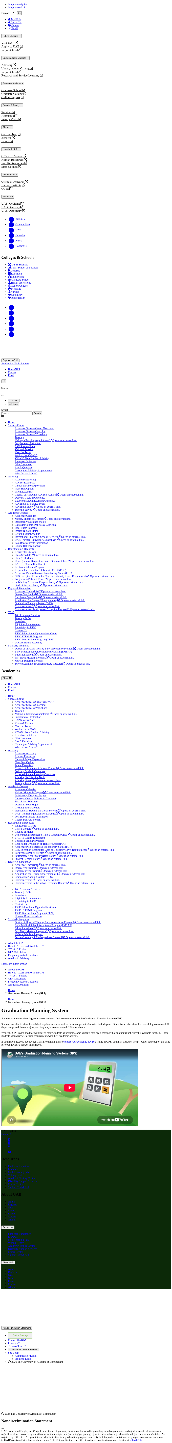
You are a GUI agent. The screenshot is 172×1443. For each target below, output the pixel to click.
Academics (7, 363)
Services (6, 112)
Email (11, 375)
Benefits (6, 138)
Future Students (11, 36)
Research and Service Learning (20, 75)
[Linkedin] (11, 334)
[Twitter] (11, 312)
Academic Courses (18, 512)
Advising (6, 65)
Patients (7, 196)
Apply (11, 1201)
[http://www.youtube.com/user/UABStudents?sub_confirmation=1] (9, 1151)
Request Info (9, 50)
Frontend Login (23, 1358)
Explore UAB (9, 360)
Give (10, 1207)
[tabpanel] (86, 412)
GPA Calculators (17, 952)
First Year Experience (19, 1166)
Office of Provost (12, 156)
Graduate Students (12, 83)
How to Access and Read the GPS (26, 946)
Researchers (9, 174)
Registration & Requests (21, 549)
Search (5, 410)
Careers (12, 1216)
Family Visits (9, 119)
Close (6, 678)
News (11, 1210)
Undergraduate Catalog (15, 68)
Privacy (13, 1343)
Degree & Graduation (19, 588)
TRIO (11, 612)
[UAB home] (86, 357)
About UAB (8, 1262)
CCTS (5, 188)
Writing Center (16, 1175)
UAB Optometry (11, 210)
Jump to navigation (18, 4)
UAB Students (21, 363)
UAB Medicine (10, 203)
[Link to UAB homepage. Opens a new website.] (30, 1296)
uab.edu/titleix (137, 1440)
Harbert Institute (11, 185)
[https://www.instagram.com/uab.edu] (9, 1145)
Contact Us (7, 1134)
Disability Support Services (22, 1181)
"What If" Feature (17, 949)
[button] (86, 963)
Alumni (6, 127)
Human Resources (12, 159)
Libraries (12, 1169)
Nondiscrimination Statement (17, 1328)
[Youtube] (11, 323)
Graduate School (11, 90)
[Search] (3, 381)
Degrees (12, 1204)
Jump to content (16, 7)
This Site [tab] (13, 400)
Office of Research (12, 181)
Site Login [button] (13, 1352)
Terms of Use (17, 1346)
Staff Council (9, 167)
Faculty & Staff (10, 149)
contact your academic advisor (79, 1041)
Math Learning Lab (18, 1172)
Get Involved (9, 134)
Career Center (15, 1184)
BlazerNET (14, 369)
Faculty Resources (12, 163)
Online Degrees (10, 97)
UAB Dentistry (10, 207)
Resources (7, 116)
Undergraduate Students (15, 58)
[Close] (19, 13)
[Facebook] (11, 307)
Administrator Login (25, 1355)
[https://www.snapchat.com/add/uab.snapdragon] (9, 1139)
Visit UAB (7, 43)
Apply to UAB (10, 46)
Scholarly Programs (18, 645)
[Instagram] (11, 318)
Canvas (12, 372)
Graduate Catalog (12, 94)
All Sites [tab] (13, 404)
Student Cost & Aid (18, 1187)
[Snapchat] (11, 329)
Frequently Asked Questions (23, 955)
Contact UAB (17, 1340)
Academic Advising (18, 958)
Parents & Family (11, 105)
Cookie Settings (20, 1335)
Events (5, 141)
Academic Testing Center (21, 1178)
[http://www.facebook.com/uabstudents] (9, 1142)
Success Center (16, 425)
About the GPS (16, 943)
